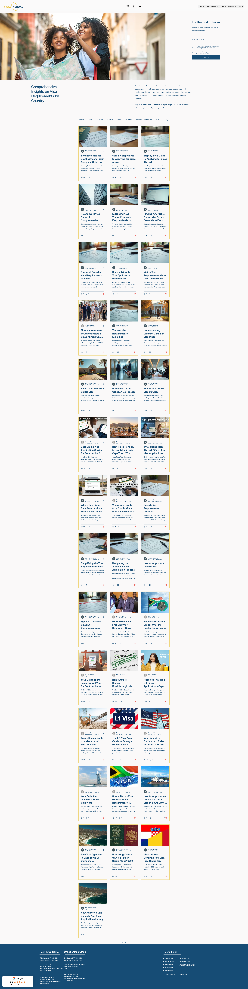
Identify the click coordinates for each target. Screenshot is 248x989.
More (157, 120)
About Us (110, 120)
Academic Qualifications (144, 120)
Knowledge (99, 120)
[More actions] (104, 151)
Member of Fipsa (185, 954)
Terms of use (169, 954)
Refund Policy (169, 957)
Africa (119, 120)
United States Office (75, 947)
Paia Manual (169, 963)
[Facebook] (133, 6)
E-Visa (90, 120)
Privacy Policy (169, 960)
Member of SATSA (185, 957)
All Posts (81, 120)
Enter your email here (198, 39)
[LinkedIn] (139, 6)
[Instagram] (127, 6)
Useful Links (170, 947)
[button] (229, 6)
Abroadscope (169, 966)
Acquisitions (128, 120)
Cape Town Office (49, 947)
